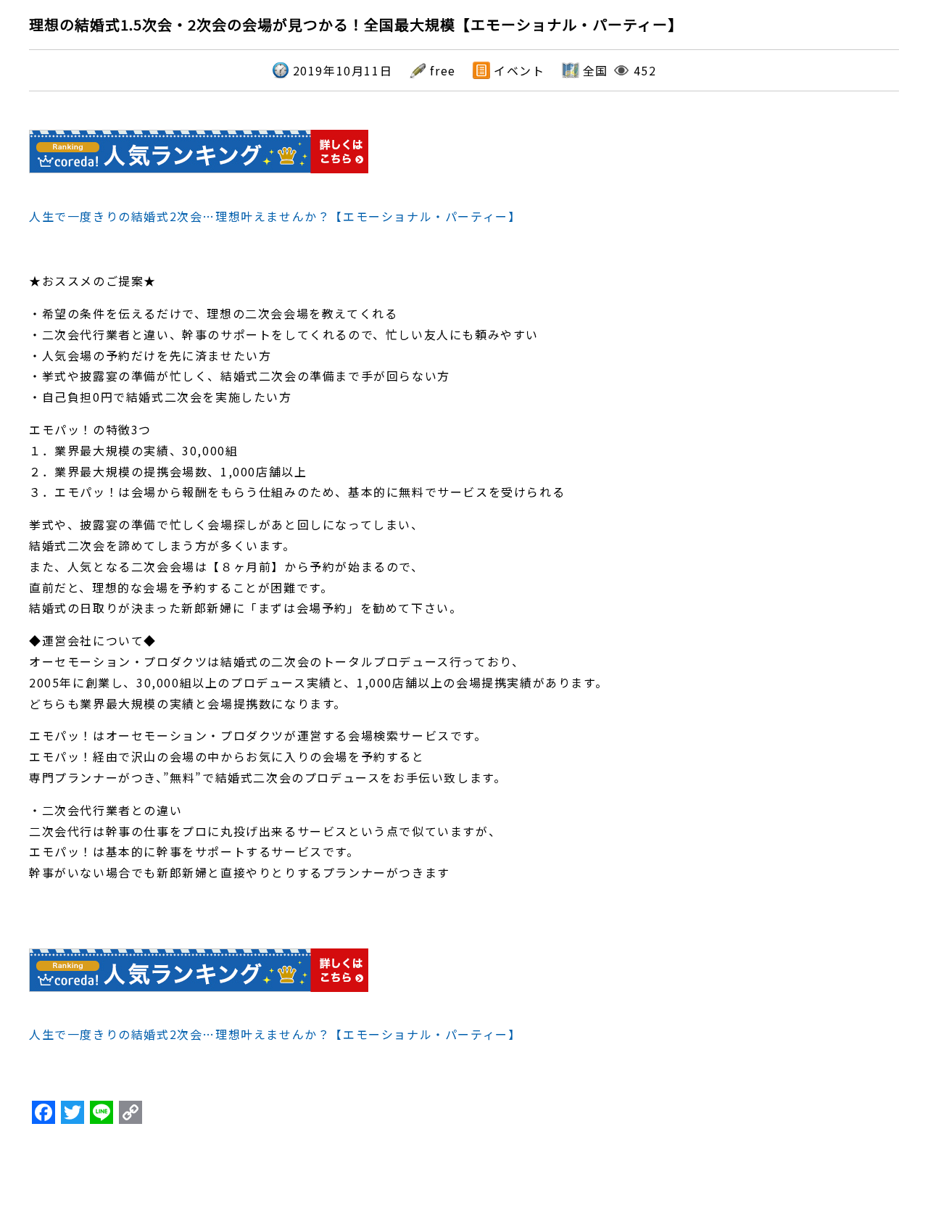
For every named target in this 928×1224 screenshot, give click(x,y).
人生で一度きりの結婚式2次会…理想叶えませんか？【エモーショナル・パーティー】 (275, 216)
